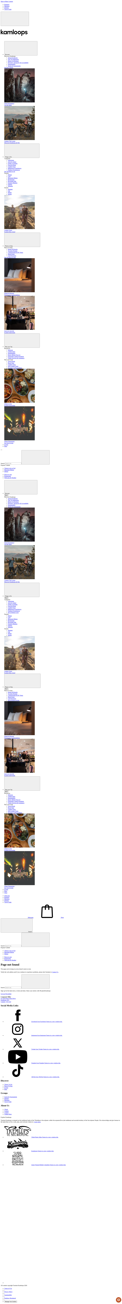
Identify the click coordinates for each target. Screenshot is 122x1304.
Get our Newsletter (6, 994)
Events (6, 444)
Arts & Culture (12, 162)
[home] (14, 39)
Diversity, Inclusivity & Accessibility (18, 62)
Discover (7, 54)
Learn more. (37, 1122)
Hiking (10, 175)
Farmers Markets (12, 183)
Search (3, 463)
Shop (5, 892)
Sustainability (11, 64)
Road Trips (11, 363)
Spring (10, 194)
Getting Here (11, 351)
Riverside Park (12, 181)
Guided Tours (12, 166)
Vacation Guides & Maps (15, 368)
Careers (6, 1112)
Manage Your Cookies (10, 1301)
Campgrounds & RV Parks (15, 252)
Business (6, 4)
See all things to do (9, 171)
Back (6, 495)
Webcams (7, 896)
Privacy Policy (8, 1292)
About (6, 1109)
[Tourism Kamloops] (62, 1224)
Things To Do (8, 1084)
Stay (9, 246)
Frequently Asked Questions (16, 356)
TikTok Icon (45, 1077)
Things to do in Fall (9, 468)
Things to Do (8, 157)
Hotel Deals (11, 254)
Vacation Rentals (12, 251)
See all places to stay (10, 257)
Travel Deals (11, 361)
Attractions (11, 160)
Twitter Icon (45, 1049)
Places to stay (8, 474)
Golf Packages (12, 256)
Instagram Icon (46, 1035)
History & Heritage (13, 61)
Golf (9, 176)
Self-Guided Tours (13, 366)
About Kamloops (13, 58)
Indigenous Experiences (14, 168)
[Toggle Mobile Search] (15, 19)
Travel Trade (7, 9)
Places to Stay (9, 687)
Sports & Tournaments (14, 66)
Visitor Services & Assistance (16, 358)
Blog (5, 446)
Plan (8, 346)
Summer (10, 189)
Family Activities (12, 163)
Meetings (6, 6)
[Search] (35, 457)
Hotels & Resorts (13, 249)
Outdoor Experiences (14, 170)
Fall (9, 191)
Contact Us (55, 972)
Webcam (10, 350)
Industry (6, 8)
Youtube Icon (46, 1063)
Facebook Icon (46, 1021)
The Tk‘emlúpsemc (13, 59)
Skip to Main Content (7, 1)
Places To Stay (8, 1086)
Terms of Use (8, 1288)
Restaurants (11, 179)
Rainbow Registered (10, 1298)
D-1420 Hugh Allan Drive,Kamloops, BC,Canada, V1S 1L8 (8, 1000)
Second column (8, 67)
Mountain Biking (13, 178)
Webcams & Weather (10, 478)
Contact (6, 1111)
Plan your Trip (9, 789)
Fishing (10, 184)
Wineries (10, 186)
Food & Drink (12, 165)
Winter (10, 192)
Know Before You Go (14, 355)
